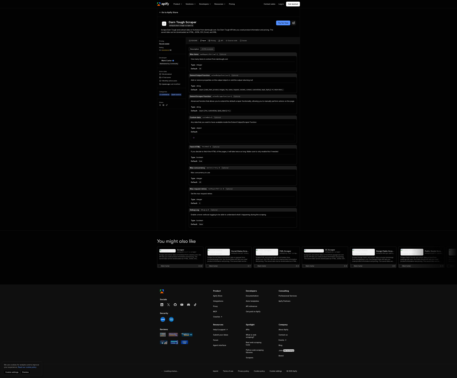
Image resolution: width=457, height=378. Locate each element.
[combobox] (293, 23)
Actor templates (252, 301)
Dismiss (25, 372)
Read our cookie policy (27, 367)
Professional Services (288, 296)
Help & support (219, 330)
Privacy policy (243, 371)
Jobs (286, 350)
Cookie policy (259, 371)
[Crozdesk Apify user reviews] (184, 342)
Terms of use (228, 371)
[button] (217, 54)
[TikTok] (195, 305)
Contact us (283, 335)
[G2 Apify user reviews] (164, 342)
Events (281, 340)
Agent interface (219, 345)
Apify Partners (284, 301)
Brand (281, 356)
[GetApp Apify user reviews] (163, 335)
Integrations (218, 301)
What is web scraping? (251, 336)
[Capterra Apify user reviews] (187, 335)
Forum (215, 340)
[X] (168, 305)
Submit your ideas (220, 335)
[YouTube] (182, 305)
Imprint (215, 371)
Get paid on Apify (253, 311)
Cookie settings (276, 371)
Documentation (252, 296)
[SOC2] (171, 319)
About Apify (283, 330)
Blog (280, 345)
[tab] (193, 41)
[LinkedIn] (162, 305)
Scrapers (249, 358)
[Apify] (163, 4)
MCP (215, 311)
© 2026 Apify (292, 371)
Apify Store (217, 296)
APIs (247, 330)
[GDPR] (163, 319)
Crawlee (216, 317)
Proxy (215, 306)
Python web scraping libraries (254, 351)
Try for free (283, 23)
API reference (251, 306)
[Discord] (188, 305)
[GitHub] (175, 305)
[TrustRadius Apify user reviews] (174, 342)
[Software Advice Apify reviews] (173, 335)
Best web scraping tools (253, 343)
